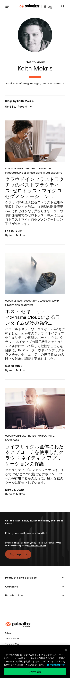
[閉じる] (66, 650)
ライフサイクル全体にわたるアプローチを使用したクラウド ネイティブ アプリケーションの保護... (34, 455)
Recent (22, 106)
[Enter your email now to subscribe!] (35, 536)
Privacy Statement (36, 546)
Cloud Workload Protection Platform (32, 303)
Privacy (8, 633)
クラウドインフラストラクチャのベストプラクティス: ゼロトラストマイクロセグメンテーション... (34, 188)
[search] (61, 6)
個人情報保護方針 (56, 664)
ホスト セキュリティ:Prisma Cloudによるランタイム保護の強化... (32, 317)
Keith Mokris (17, 235)
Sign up (15, 554)
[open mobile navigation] (8, 6)
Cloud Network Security (21, 168)
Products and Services (20, 173)
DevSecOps (44, 168)
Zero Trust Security (49, 173)
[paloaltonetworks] (29, 6)
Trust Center (12, 638)
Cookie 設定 (35, 671)
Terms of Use (54, 543)
